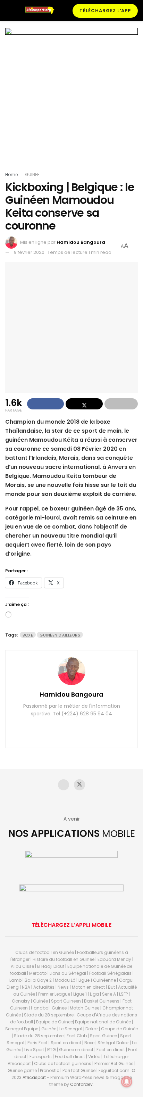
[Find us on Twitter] (79, 784)
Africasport (34, 1077)
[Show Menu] (8, 10)
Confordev (81, 1084)
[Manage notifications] (126, 1081)
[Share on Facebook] (45, 403)
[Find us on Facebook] (63, 784)
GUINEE (32, 174)
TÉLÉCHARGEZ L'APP (105, 10)
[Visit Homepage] (42, 10)
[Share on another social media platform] (121, 403)
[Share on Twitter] (84, 403)
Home (11, 174)
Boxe (28, 635)
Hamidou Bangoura (81, 242)
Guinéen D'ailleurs (60, 635)
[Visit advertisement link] (71, 99)
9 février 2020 (29, 252)
